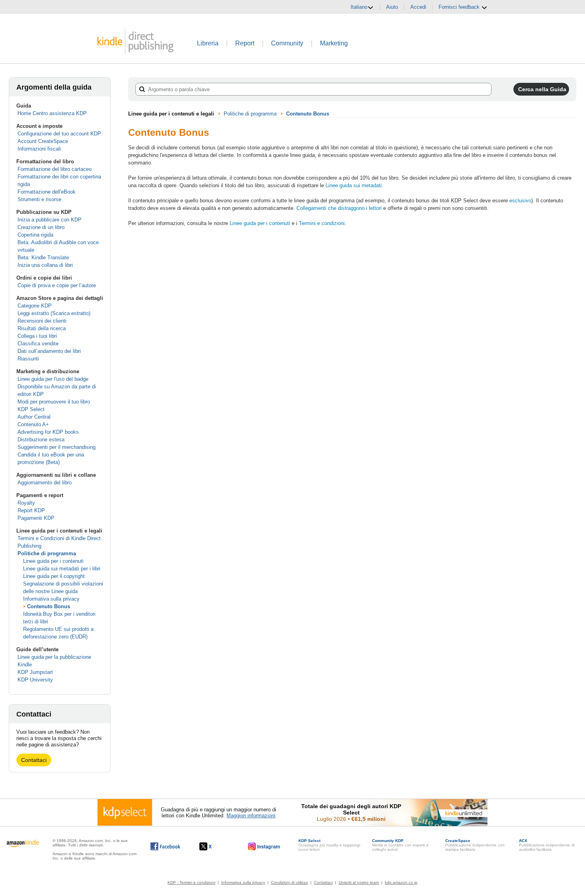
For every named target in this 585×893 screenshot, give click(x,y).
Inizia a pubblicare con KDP (50, 220)
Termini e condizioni (322, 223)
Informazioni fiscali (39, 149)
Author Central (34, 417)
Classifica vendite (38, 344)
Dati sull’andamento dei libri (49, 351)
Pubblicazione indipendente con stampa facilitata (475, 845)
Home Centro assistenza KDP (52, 113)
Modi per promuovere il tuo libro (54, 402)
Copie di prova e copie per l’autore (57, 285)
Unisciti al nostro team (359, 882)
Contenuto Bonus (48, 606)
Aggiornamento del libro (45, 483)
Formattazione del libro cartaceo (55, 169)
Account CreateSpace (43, 141)
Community (287, 43)
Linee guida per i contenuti (53, 561)
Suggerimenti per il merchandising (57, 447)
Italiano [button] (359, 7)
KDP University (35, 680)
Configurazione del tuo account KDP (59, 134)
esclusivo (520, 201)
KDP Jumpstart (35, 672)
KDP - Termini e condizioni (191, 882)
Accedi (418, 7)
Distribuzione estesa (41, 440)
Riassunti (28, 359)
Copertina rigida (35, 235)
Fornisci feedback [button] (460, 7)
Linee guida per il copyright (54, 576)
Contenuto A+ (33, 424)
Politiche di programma (47, 553)
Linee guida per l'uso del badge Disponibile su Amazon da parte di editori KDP (57, 386)
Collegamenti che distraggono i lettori (339, 208)
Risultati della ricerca (42, 328)
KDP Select (31, 409)
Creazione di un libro (41, 227)
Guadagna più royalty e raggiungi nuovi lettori (329, 845)
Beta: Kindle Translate (43, 257)
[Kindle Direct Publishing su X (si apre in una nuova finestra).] (213, 846)
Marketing (334, 43)
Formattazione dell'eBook (47, 192)
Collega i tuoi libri (37, 336)
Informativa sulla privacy (51, 599)
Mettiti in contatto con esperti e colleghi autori (400, 845)
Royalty (26, 503)
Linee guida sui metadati (354, 185)
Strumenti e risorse (39, 199)
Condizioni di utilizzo (289, 882)
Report (244, 43)
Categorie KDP (35, 306)
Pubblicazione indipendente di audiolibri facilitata (547, 845)
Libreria (207, 43)
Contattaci (34, 760)
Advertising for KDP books (48, 432)
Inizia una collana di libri (45, 265)
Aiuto (392, 7)
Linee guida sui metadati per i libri (61, 569)
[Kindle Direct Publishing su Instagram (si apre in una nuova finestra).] (264, 846)
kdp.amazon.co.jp (401, 882)
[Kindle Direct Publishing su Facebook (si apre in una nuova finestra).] (165, 846)
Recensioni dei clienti (42, 321)
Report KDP (31, 510)
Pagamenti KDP (36, 518)
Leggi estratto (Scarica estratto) (54, 313)
